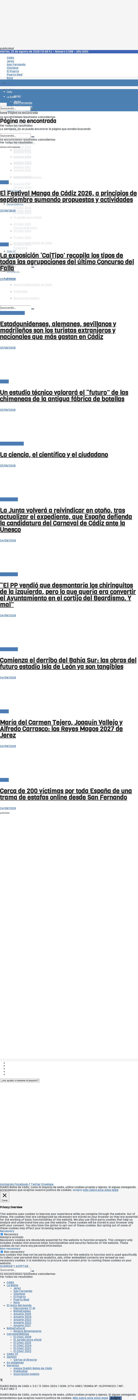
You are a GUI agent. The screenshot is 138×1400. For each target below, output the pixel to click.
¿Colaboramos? (17, 1074)
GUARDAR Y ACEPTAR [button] (14, 1266)
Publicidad (20, 248)
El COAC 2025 (22, 1343)
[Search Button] (32, 267)
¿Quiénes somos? (18, 1063)
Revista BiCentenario (27, 1331)
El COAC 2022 (22, 1351)
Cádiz (10, 1282)
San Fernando (22, 1291)
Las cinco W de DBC (20, 1066)
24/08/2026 (8, 541)
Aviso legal (14, 1071)
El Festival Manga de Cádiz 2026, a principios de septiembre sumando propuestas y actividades (68, 196)
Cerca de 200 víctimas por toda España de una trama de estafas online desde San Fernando (66, 794)
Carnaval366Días (15, 182)
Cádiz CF (12, 1354)
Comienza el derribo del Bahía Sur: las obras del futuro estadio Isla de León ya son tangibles (68, 663)
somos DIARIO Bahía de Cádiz (32, 243)
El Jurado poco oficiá (27, 1340)
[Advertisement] (69, 23)
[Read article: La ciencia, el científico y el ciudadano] (69, 426)
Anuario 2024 (22, 1317)
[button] (20, 1080)
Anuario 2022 (22, 1323)
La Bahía (12, 1285)
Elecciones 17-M (24, 1308)
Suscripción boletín (26, 1374)
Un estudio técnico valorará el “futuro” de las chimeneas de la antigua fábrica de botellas (64, 395)
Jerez (17, 1288)
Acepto (115, 1398)
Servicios (13, 1366)
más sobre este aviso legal (100, 1190)
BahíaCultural (16, 1328)
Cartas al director (12, 444)
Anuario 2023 (22, 1320)
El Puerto (19, 1297)
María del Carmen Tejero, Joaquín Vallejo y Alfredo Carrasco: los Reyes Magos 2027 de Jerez (61, 729)
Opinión (12, 1357)
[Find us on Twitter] (1, 1380)
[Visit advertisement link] (8, 93)
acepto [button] (77, 1190)
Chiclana (19, 1294)
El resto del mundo (16, 132)
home (3, 113)
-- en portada (9, 499)
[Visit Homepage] (35, 73)
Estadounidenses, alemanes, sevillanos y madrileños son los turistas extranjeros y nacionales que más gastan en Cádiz (58, 330)
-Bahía (4, 182)
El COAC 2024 (22, 1345)
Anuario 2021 (22, 1325)
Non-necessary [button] (10, 1249)
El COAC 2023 (22, 208)
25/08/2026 (8, 211)
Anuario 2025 (22, 147)
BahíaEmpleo (22, 1311)
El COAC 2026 (22, 187)
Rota (16, 1303)
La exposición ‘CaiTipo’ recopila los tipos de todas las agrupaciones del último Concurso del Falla (67, 262)
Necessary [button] (7, 1231)
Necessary (11, 1234)
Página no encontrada (23, 113)
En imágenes (15, 1363)
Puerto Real (21, 1300)
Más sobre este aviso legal (90, 1398)
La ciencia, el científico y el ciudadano (54, 454)
